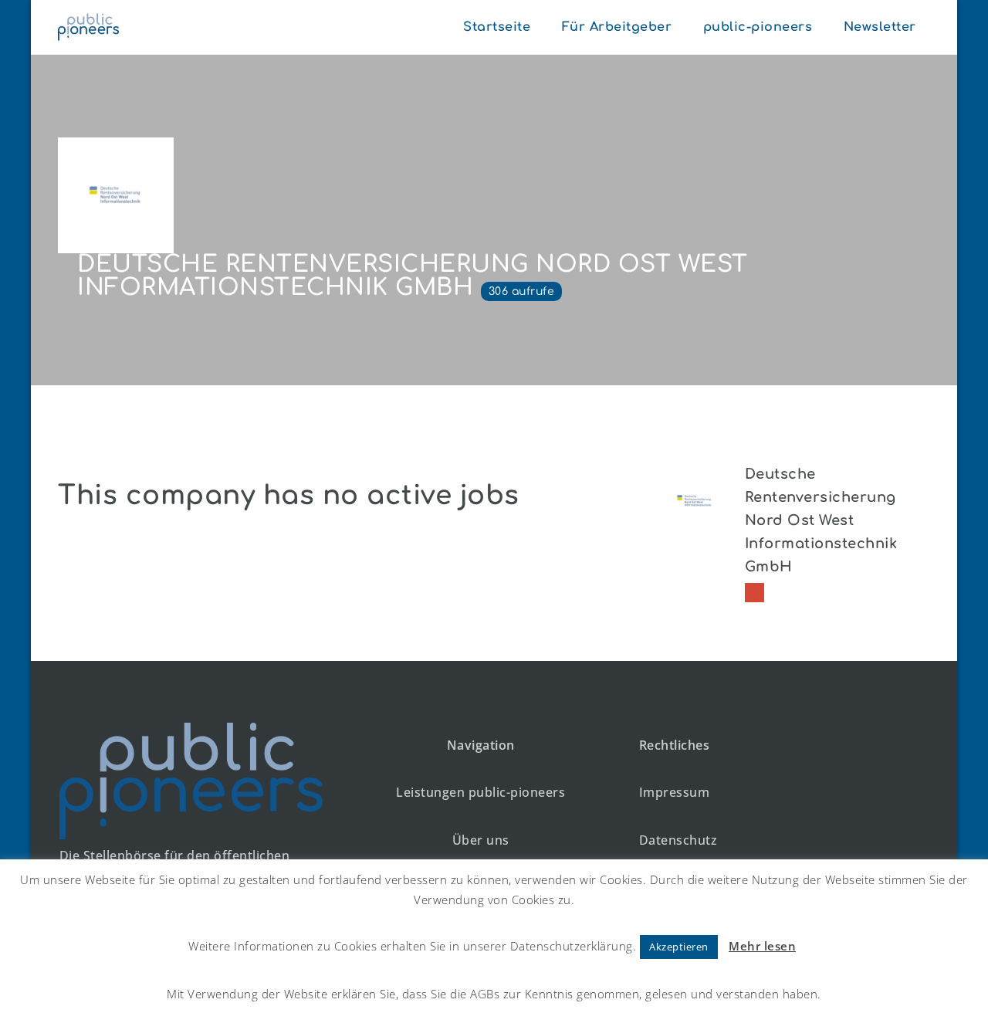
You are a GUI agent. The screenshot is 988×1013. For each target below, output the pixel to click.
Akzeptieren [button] (679, 947)
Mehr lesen (762, 946)
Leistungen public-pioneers (480, 792)
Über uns (480, 840)
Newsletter (880, 27)
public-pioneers (758, 27)
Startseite (496, 27)
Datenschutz (678, 840)
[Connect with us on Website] (754, 592)
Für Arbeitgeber (617, 27)
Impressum (674, 792)
